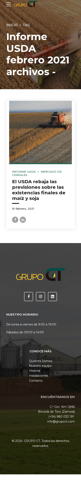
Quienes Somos (40, 361)
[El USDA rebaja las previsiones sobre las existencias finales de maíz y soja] (40, 132)
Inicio (12, 25)
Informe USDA (24, 171)
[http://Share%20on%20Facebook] (15, 220)
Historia (34, 371)
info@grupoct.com (61, 421)
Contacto (36, 380)
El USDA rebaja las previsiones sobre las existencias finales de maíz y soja (38, 190)
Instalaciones (38, 376)
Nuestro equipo (40, 366)
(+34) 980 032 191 (61, 416)
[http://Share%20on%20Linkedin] (23, 220)
